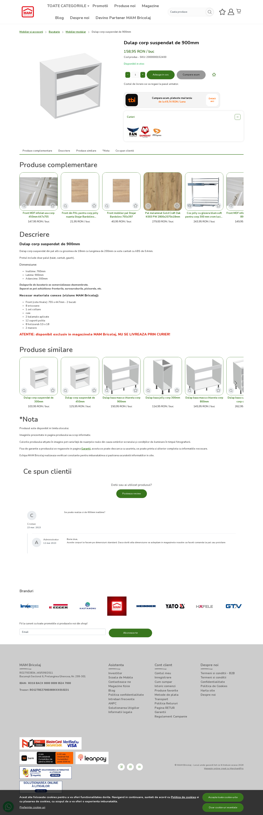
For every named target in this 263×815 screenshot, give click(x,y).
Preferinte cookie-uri (32, 807)
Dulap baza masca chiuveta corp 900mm (121, 399)
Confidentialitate (213, 682)
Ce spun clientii (125, 151)
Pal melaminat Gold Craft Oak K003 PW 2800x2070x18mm (162, 215)
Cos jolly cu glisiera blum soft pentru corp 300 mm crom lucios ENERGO (204, 215)
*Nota (105, 151)
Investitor (115, 673)
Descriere (64, 151)
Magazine (150, 5)
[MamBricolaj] (117, 613)
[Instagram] (130, 766)
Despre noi (79, 17)
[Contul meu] (231, 12)
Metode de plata (166, 695)
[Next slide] (235, 198)
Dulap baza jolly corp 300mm (163, 398)
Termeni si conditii (213, 677)
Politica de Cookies (214, 686)
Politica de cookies (183, 797)
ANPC (112, 703)
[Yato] (175, 613)
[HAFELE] (204, 613)
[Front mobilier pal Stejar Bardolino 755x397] (121, 191)
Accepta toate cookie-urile (223, 797)
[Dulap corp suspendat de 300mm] (38, 376)
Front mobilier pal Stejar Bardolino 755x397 (121, 215)
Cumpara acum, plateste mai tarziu (172, 99)
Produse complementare (37, 151)
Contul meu (163, 673)
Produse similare (86, 151)
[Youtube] (139, 766)
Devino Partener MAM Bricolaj (123, 17)
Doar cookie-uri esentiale (223, 807)
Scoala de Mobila (120, 677)
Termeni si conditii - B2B (218, 673)
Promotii (100, 5)
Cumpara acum (191, 74)
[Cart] (239, 12)
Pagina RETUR (165, 708)
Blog (59, 17)
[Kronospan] (29, 613)
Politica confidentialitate (126, 695)
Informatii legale (120, 712)
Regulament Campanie (171, 716)
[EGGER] (59, 613)
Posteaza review (131, 493)
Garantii (160, 712)
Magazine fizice (119, 686)
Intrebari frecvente (121, 699)
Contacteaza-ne (119, 682)
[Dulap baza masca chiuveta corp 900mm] (121, 376)
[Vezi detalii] (24, 206)
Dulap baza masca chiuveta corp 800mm (204, 399)
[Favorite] (222, 12)
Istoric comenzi (165, 686)
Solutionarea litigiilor (123, 708)
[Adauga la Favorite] (213, 74)
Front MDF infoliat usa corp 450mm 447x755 (38, 215)
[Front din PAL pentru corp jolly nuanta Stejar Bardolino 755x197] (80, 191)
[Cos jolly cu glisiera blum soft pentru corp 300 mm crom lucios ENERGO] (204, 191)
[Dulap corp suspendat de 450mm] (80, 376)
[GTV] (234, 613)
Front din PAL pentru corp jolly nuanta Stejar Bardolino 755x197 (80, 215)
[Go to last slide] (27, 606)
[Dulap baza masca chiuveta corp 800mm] (204, 376)
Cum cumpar (163, 682)
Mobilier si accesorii (31, 32)
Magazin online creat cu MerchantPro (224, 768)
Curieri (131, 117)
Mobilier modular (76, 32)
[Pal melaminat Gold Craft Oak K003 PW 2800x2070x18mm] (163, 191)
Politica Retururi (166, 703)
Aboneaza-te (130, 633)
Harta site (208, 690)
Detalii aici (212, 100)
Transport (161, 699)
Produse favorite (166, 690)
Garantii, (86, 448)
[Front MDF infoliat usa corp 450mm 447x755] (38, 191)
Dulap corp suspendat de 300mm (39, 399)
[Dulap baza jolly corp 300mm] (163, 376)
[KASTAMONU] (88, 613)
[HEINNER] (146, 613)
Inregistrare (163, 677)
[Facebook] (121, 766)
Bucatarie (54, 32)
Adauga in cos (161, 74)
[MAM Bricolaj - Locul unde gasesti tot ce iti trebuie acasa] (27, 12)
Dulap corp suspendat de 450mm (80, 399)
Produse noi (125, 5)
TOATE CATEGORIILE (66, 5)
